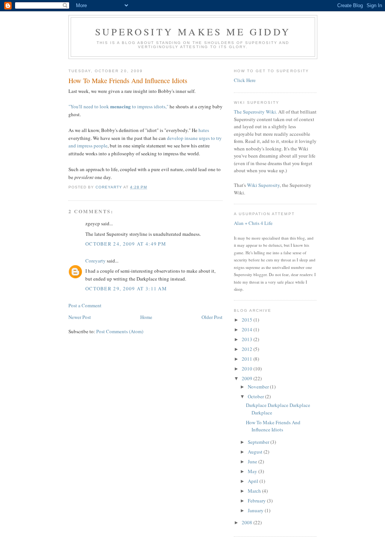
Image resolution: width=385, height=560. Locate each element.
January (256, 510)
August (256, 451)
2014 (247, 329)
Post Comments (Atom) (119, 331)
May (253, 471)
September (259, 442)
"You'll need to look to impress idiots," (118, 106)
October (256, 396)
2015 (247, 319)
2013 (247, 339)
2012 (247, 349)
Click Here (245, 80)
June (253, 461)
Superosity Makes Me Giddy (193, 31)
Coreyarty (95, 260)
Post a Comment (85, 305)
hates (204, 130)
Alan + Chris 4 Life (253, 223)
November (259, 386)
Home (146, 317)
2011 (247, 358)
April (253, 481)
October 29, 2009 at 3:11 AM (126, 288)
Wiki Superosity (263, 185)
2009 (247, 378)
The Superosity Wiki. (255, 111)
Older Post (212, 317)
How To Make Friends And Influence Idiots (273, 426)
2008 (247, 522)
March (255, 490)
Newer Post (79, 317)
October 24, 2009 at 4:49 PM (125, 243)
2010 (247, 368)
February (257, 500)
